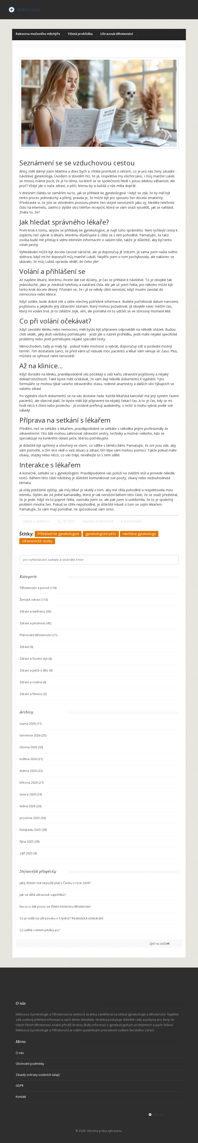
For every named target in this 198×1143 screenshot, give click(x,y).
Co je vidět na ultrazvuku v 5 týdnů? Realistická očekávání (61, 918)
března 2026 (31, 782)
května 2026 (31, 759)
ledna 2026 (30, 806)
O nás (20, 1053)
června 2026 (31, 747)
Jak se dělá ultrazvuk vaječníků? (43, 894)
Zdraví (26, 647)
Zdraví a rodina (33, 682)
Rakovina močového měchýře (38, 34)
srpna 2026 (31, 723)
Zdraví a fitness (33, 694)
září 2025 (28, 853)
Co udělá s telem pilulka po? (40, 930)
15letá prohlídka (80, 34)
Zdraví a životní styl (36, 658)
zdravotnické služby (37, 541)
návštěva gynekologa (139, 533)
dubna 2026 (31, 770)
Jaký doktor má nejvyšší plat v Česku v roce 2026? (55, 883)
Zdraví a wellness (36, 521)
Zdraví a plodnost (35, 623)
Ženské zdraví (34, 599)
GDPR (19, 1086)
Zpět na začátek (159, 943)
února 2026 (31, 794)
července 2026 (33, 735)
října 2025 (29, 841)
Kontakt (21, 1097)
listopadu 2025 (33, 829)
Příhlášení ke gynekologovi (58, 533)
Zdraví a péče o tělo (36, 670)
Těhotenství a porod (38, 588)
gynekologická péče (100, 533)
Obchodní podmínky (30, 1064)
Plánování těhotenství (38, 635)
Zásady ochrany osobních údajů (38, 1075)
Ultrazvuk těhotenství (116, 34)
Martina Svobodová (98, 521)
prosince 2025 (33, 818)
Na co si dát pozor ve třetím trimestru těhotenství (55, 906)
